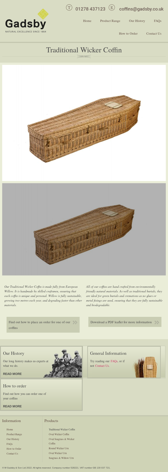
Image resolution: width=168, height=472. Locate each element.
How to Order (128, 33)
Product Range (110, 20)
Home (87, 20)
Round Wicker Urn (59, 448)
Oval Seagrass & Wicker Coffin (61, 441)
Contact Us (153, 33)
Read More (12, 374)
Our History (137, 20)
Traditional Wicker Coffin (62, 429)
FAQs (157, 20)
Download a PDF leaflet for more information (121, 322)
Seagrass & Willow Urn (61, 458)
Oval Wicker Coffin (59, 434)
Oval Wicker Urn (58, 453)
